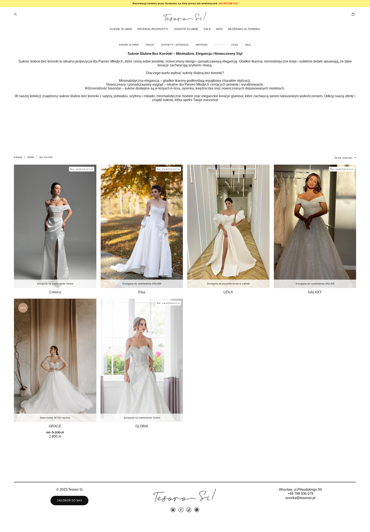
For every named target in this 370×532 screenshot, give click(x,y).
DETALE (219, 44)
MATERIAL (202, 44)
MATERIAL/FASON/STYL (153, 29)
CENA (234, 44)
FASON (150, 44)
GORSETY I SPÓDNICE (175, 44)
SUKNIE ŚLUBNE (121, 29)
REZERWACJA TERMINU (244, 29)
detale (30, 157)
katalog (18, 157)
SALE (207, 29)
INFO (219, 29)
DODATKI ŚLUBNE (186, 29)
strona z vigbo (185, 522)
